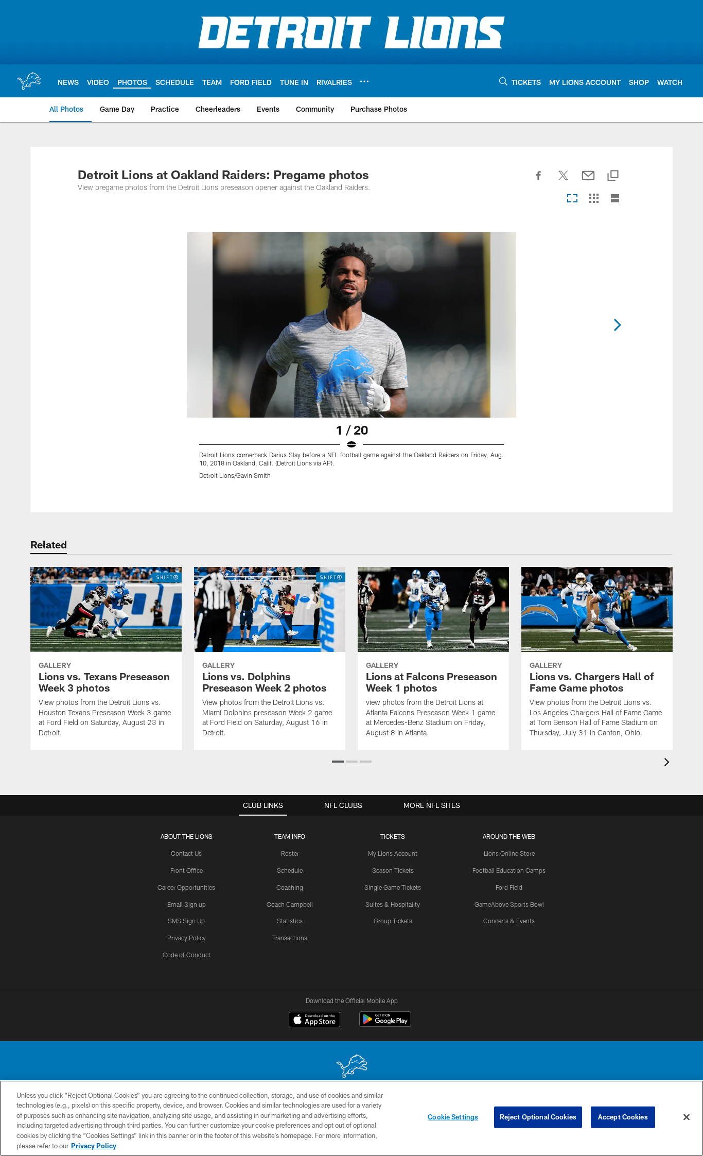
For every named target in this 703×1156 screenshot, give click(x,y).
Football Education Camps (509, 870)
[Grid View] (594, 199)
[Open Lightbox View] (351, 362)
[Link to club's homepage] (28, 80)
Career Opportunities (186, 887)
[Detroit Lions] (351, 1067)
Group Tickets (393, 920)
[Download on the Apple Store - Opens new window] (314, 1020)
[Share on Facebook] (539, 181)
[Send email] (588, 181)
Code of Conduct (186, 954)
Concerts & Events (509, 920)
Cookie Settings (453, 1117)
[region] (351, 1118)
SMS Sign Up (186, 920)
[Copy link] (613, 176)
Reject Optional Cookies (538, 1117)
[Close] (686, 1117)
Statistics (290, 920)
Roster (290, 853)
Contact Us (186, 853)
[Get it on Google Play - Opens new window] (385, 1024)
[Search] (503, 81)
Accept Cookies (623, 1117)
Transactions (289, 937)
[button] (338, 761)
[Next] (617, 325)
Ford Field (509, 887)
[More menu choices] (364, 81)
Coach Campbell (290, 904)
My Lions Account (392, 853)
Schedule (290, 870)
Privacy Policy (186, 937)
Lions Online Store (509, 853)
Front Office (186, 870)
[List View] (615, 199)
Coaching (289, 887)
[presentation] (668, 763)
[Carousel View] (572, 199)
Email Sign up (186, 904)
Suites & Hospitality (392, 904)
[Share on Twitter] (563, 181)
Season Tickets (393, 870)
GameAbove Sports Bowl (509, 904)
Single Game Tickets (392, 887)
